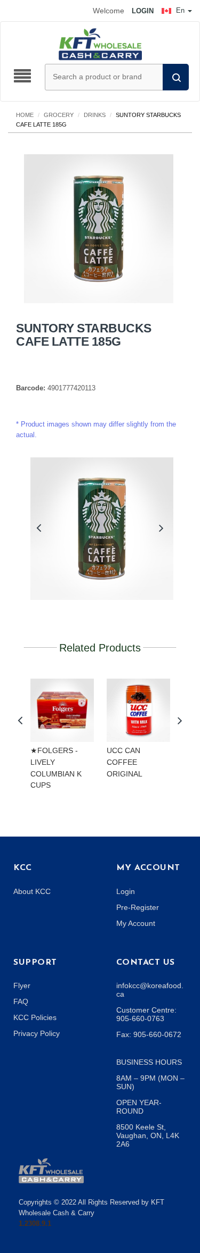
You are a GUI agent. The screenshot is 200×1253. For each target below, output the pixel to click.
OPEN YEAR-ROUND (139, 1106)
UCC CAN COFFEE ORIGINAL (124, 762)
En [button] (180, 10)
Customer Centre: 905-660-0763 (146, 1014)
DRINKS (95, 115)
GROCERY (59, 115)
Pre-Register (137, 907)
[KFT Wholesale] (100, 43)
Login (125, 891)
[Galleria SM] (51, 1169)
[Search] (176, 77)
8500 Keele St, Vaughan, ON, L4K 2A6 (147, 1135)
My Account (135, 923)
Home (25, 115)
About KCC (32, 891)
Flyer (21, 985)
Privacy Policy (36, 1033)
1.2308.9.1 (35, 1223)
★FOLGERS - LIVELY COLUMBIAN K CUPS (56, 767)
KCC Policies (35, 1017)
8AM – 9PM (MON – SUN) (150, 1082)
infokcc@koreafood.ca (149, 989)
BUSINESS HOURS (149, 1062)
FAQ (20, 1001)
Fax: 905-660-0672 (148, 1034)
